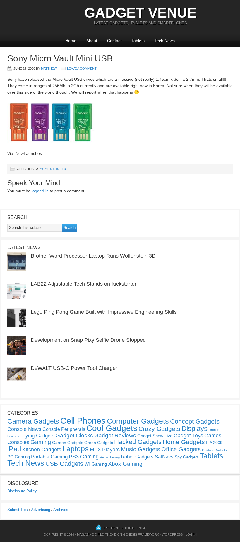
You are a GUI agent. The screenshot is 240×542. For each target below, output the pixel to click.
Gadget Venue (140, 12)
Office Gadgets (181, 449)
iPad (14, 449)
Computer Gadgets (138, 421)
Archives (60, 510)
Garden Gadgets (67, 442)
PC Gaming (18, 456)
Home (70, 40)
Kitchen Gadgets (41, 450)
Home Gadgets (184, 442)
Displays (194, 428)
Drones (214, 429)
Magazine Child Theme (96, 534)
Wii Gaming (96, 464)
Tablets (138, 40)
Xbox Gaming (125, 464)
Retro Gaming (110, 457)
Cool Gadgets (53, 169)
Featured (13, 436)
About (91, 40)
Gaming (40, 442)
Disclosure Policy (22, 491)
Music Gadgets (140, 449)
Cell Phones (83, 420)
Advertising (40, 510)
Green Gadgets (98, 442)
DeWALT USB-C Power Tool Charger (74, 368)
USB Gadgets (64, 463)
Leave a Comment (82, 68)
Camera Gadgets (33, 421)
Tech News (165, 40)
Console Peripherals (63, 429)
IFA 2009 (214, 442)
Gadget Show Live (154, 435)
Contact (114, 40)
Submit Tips (17, 510)
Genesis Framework (141, 534)
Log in (191, 534)
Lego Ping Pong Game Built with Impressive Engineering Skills (104, 312)
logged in (40, 191)
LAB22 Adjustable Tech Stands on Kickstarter (83, 284)
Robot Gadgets (137, 457)
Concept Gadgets (195, 421)
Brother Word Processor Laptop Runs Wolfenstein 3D (93, 256)
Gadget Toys (188, 436)
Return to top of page (125, 528)
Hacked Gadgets (138, 442)
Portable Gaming (49, 457)
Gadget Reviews (115, 435)
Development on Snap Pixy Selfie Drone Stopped (88, 340)
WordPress (172, 534)
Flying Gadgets (37, 436)
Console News (24, 429)
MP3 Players (105, 450)
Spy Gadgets (187, 457)
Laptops (75, 449)
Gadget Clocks (74, 435)
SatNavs (164, 456)
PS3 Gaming (84, 457)
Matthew (49, 68)
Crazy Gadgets (159, 428)
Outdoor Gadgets (214, 450)
